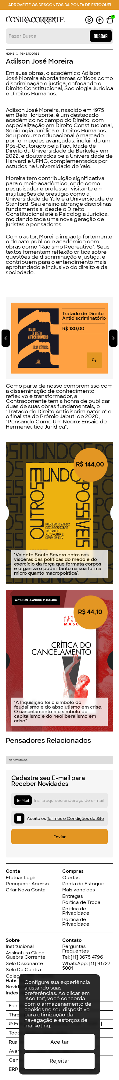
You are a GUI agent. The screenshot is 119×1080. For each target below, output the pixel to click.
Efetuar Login (21, 877)
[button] (109, 20)
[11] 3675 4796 (87, 957)
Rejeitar (60, 1061)
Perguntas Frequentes (75, 948)
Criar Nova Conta (25, 890)
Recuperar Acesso (27, 884)
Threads (18, 1015)
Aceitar (59, 1042)
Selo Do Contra (23, 970)
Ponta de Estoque (83, 884)
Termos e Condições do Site (75, 818)
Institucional (20, 946)
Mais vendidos (78, 890)
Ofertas (71, 877)
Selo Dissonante (24, 963)
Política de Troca (81, 902)
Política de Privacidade (75, 911)
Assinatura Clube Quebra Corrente (25, 955)
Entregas (72, 896)
